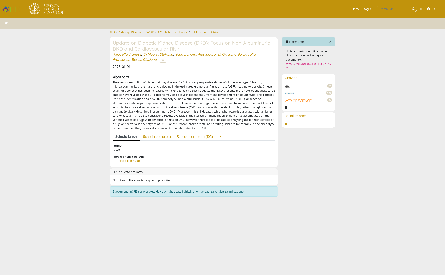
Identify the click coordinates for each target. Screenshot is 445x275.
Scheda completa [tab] (157, 136)
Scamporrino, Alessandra (195, 54)
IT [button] (421, 9)
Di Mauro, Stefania (158, 54)
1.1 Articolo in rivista (204, 32)
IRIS (112, 32)
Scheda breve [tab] (126, 136)
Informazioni (296, 41)
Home (356, 9)
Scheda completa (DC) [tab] (195, 136)
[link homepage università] (47, 9)
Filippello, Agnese (127, 54)
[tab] (220, 136)
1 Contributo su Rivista (172, 32)
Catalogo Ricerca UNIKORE (136, 32)
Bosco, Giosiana (144, 59)
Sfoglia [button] (367, 9)
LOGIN (437, 9)
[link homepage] (12, 9)
